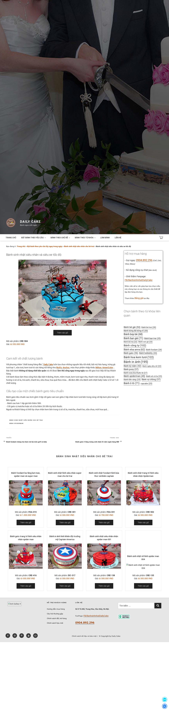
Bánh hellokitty (148, 353)
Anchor (66, 367)
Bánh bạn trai (152, 338)
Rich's (59, 367)
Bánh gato (131, 353)
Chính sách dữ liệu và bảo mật (84, 636)
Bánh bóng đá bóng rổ (136, 331)
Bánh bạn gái (133, 338)
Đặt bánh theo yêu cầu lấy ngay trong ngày (44, 246)
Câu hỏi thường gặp (55, 614)
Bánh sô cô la (154, 376)
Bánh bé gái (132, 327)
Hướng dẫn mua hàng (56, 609)
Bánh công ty (135, 345)
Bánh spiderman (16, 423)
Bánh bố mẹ (130, 342)
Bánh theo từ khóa (84, 237)
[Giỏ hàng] (161, 237)
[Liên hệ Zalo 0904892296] (164, 699)
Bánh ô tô (132, 383)
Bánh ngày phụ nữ (151, 366)
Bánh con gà (145, 342)
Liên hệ (118, 237)
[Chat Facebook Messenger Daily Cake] (164, 706)
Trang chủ (11, 237)
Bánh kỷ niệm (132, 366)
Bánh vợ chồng (151, 379)
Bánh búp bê (133, 334)
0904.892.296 (144, 260)
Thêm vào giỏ (62, 333)
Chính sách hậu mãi (55, 623)
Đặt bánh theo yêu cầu (32, 237)
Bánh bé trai (148, 327)
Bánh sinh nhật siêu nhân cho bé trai (79, 246)
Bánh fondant (154, 350)
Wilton (98, 367)
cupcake (146, 383)
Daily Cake (30, 222)
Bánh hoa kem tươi (139, 357)
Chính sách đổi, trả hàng (57, 618)
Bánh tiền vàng (132, 379)
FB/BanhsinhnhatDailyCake (138, 280)
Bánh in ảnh (136, 362)
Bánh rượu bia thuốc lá (135, 373)
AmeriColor (107, 367)
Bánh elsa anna (134, 349)
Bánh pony (131, 369)
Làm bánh (105, 237)
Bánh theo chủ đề (59, 237)
